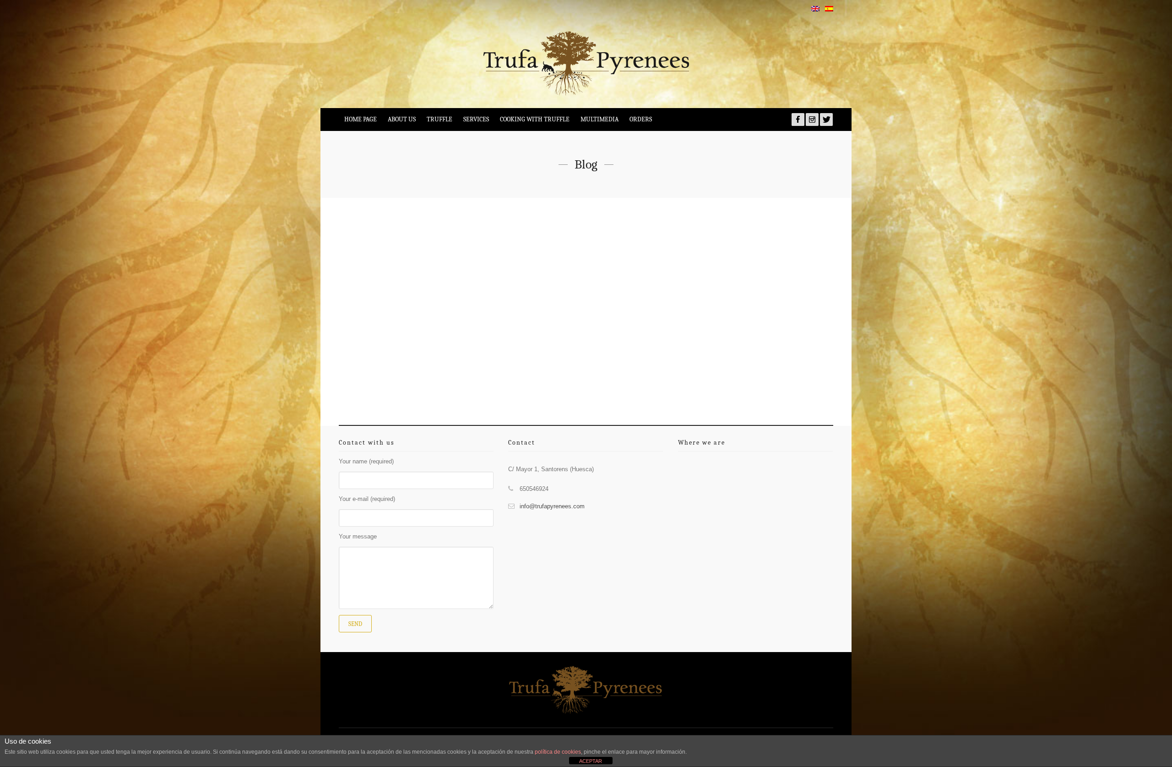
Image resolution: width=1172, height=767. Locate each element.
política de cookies (558, 752)
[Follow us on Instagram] (812, 119)
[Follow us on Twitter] (826, 119)
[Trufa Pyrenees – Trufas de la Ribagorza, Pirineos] (586, 63)
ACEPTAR (590, 761)
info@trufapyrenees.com (552, 506)
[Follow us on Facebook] (798, 119)
